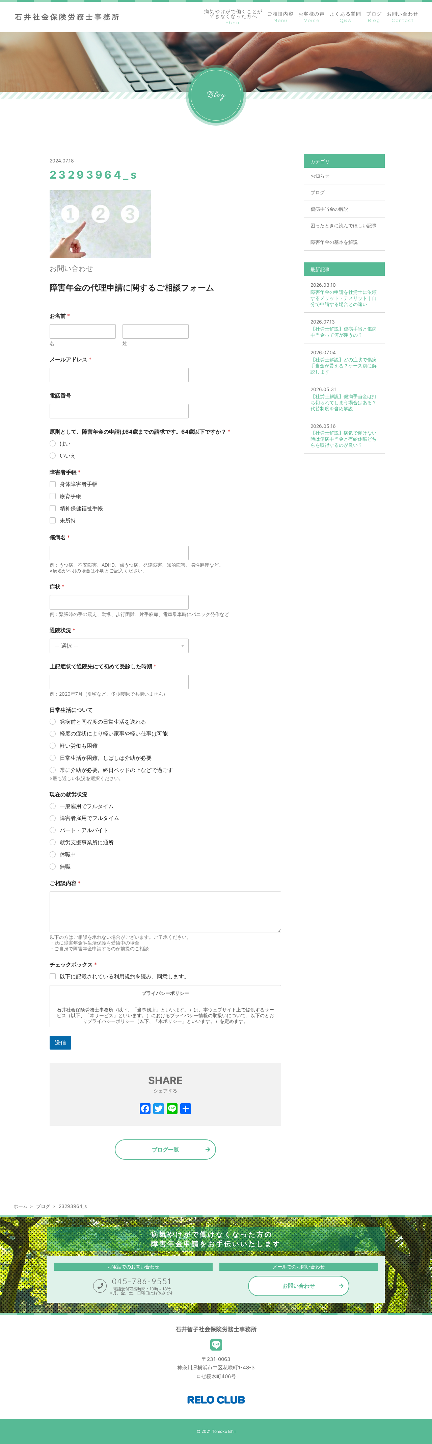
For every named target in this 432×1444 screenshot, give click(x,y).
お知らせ (319, 176)
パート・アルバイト (84, 830)
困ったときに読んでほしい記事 (343, 225)
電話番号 (60, 395)
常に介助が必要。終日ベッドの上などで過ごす (116, 770)
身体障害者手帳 (79, 484)
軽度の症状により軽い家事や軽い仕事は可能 (114, 733)
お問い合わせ (298, 1285)
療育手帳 (70, 496)
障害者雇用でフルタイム (89, 818)
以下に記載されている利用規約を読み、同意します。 (124, 976)
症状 (57, 587)
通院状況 (62, 630)
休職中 (68, 854)
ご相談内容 (65, 883)
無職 (65, 866)
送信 (60, 1042)
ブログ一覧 (165, 1149)
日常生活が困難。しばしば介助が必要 (106, 757)
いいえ (68, 455)
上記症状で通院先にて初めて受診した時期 (103, 666)
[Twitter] (158, 1109)
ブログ (317, 192)
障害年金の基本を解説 (334, 242)
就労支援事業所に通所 (87, 842)
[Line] (172, 1109)
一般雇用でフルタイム (87, 806)
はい (65, 443)
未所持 (68, 520)
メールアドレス (70, 359)
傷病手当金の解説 (329, 209)
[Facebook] (145, 1109)
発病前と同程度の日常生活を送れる (103, 721)
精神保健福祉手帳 (81, 508)
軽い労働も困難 (79, 745)
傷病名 (60, 537)
